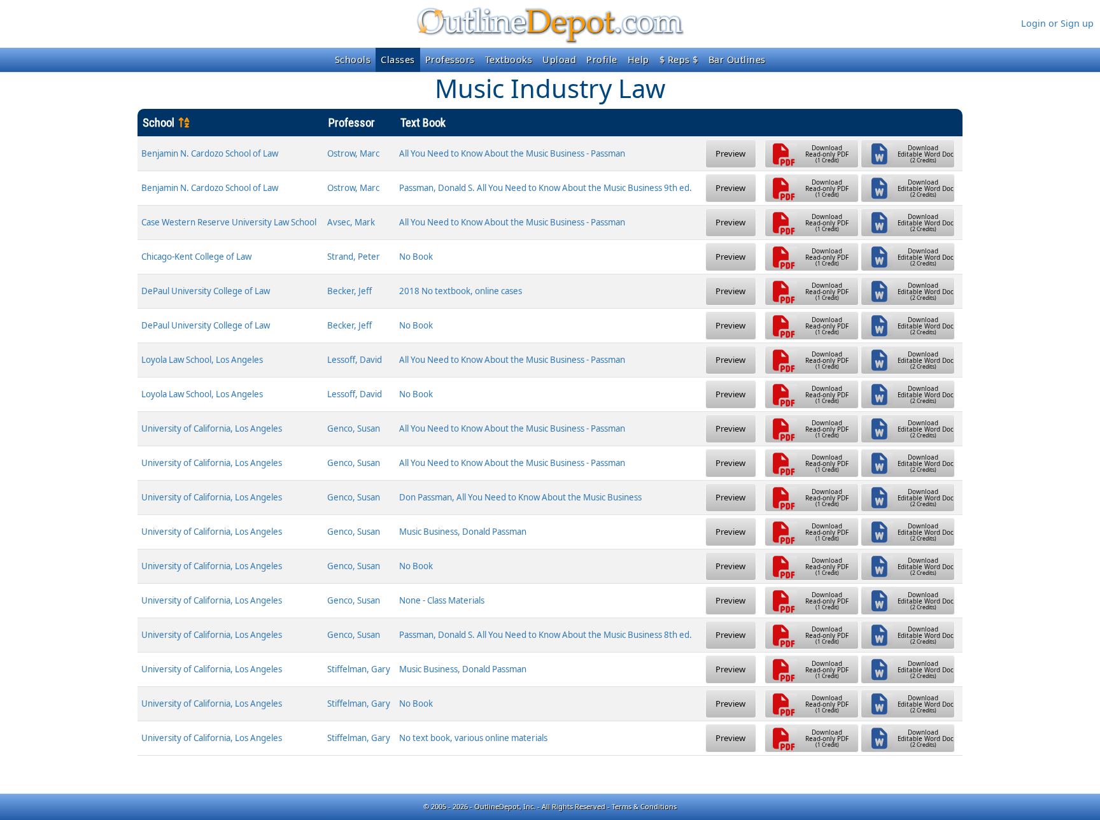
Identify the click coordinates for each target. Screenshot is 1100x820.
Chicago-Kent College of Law (196, 256)
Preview (730, 153)
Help (638, 59)
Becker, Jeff (349, 291)
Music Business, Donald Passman (462, 531)
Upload (559, 59)
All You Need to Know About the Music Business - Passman (512, 153)
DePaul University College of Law (205, 291)
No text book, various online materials (473, 738)
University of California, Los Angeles (211, 428)
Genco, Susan (353, 428)
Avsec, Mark (351, 222)
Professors (450, 59)
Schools (353, 59)
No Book (416, 256)
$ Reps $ (678, 59)
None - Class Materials (441, 600)
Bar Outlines (737, 59)
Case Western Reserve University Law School (228, 222)
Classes (398, 59)
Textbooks (509, 59)
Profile (601, 59)
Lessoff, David (354, 359)
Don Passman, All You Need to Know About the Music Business (520, 497)
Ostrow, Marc (353, 153)
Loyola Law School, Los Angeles (202, 359)
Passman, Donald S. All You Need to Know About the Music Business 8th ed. (545, 634)
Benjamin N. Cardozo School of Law (209, 153)
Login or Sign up (1057, 23)
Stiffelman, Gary (358, 669)
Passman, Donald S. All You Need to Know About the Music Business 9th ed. (545, 188)
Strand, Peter (353, 256)
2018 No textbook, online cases (460, 291)
